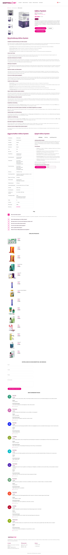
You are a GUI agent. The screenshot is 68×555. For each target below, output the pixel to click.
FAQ (44, 14)
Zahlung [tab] (46, 137)
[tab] (35, 215)
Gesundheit (41, 2)
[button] (35, 215)
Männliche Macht (35, 2)
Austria (59, 2)
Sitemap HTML (38, 544)
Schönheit (20, 2)
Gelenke (30, 2)
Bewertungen (42, 14)
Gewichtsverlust (25, 2)
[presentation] (16, 19)
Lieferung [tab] (40, 137)
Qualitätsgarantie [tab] (53, 137)
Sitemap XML (38, 546)
